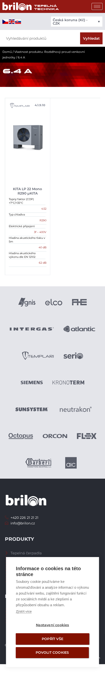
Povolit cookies (52, 652)
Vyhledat (91, 38)
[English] (12, 21)
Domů (7, 52)
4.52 (43, 208)
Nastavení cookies (52, 625)
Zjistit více (24, 611)
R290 (43, 220)
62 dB (42, 262)
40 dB (42, 247)
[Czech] (5, 21)
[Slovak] (18, 21)
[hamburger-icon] (97, 6)
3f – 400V (40, 232)
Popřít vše (52, 639)
